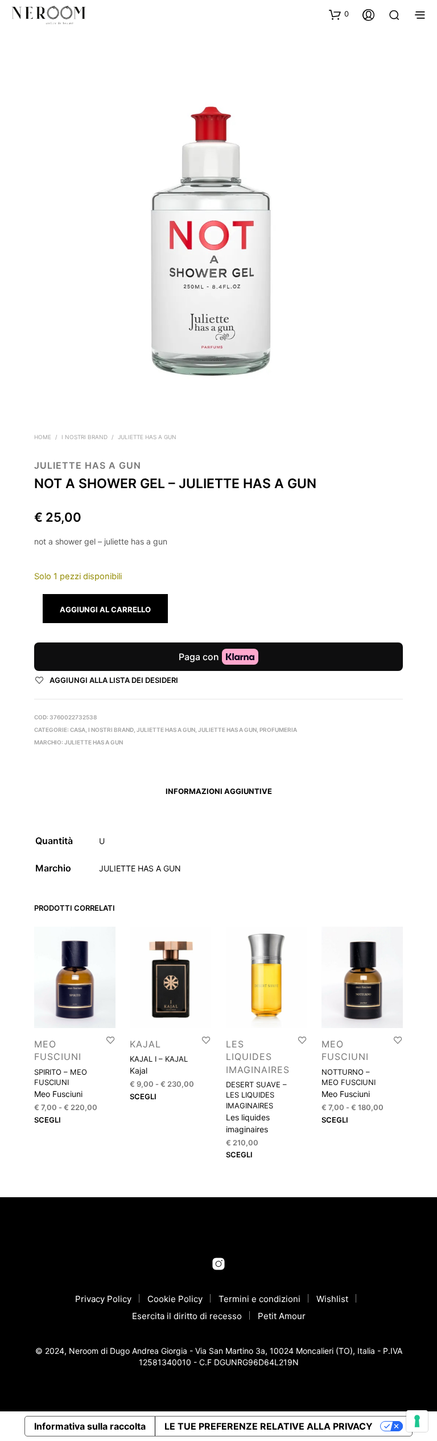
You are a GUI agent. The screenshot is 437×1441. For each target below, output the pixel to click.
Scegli (47, 1119)
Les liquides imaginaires (258, 1056)
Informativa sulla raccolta (90, 1426)
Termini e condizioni (259, 1298)
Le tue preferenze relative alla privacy (268, 1426)
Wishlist (332, 1298)
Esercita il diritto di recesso (187, 1316)
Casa (77, 729)
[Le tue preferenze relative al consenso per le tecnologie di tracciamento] (417, 1421)
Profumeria (278, 729)
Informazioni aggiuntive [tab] (219, 791)
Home (42, 436)
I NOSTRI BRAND (84, 436)
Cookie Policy (175, 1298)
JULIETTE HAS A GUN (147, 436)
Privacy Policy (103, 1298)
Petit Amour (282, 1316)
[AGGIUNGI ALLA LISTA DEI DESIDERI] (110, 1040)
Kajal (145, 1044)
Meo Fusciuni (58, 1094)
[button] (339, 14)
